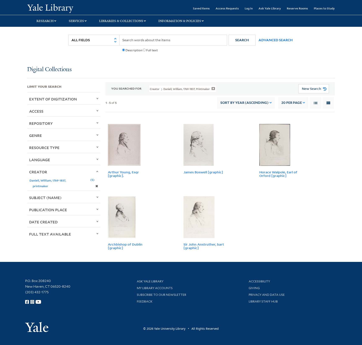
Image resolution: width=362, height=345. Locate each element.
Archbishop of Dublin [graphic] (125, 246)
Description (133, 50)
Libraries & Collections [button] (121, 21)
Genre (35, 135)
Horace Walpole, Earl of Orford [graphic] (278, 174)
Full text (152, 50)
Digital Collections (49, 69)
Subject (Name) (45, 197)
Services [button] (76, 21)
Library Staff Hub (263, 301)
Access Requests (227, 8)
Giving (254, 288)
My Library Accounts (155, 288)
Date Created (43, 221)
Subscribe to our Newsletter (161, 294)
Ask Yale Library (270, 8)
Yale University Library (50, 8)
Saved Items (201, 8)
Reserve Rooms (297, 8)
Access (36, 111)
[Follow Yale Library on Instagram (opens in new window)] (32, 302)
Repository (41, 123)
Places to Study (324, 8)
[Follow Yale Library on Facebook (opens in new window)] (27, 302)
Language (39, 159)
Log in (249, 8)
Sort (244, 103)
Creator (38, 171)
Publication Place (48, 209)
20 (291, 103)
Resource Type (44, 147)
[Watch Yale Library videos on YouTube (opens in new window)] (38, 302)
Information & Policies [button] (179, 21)
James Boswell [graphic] (203, 172)
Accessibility (259, 281)
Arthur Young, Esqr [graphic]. (123, 174)
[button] (242, 40)
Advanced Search (276, 40)
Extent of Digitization (53, 99)
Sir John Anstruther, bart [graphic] (204, 246)
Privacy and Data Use (267, 294)
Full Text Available (50, 234)
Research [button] (45, 21)
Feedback (145, 301)
